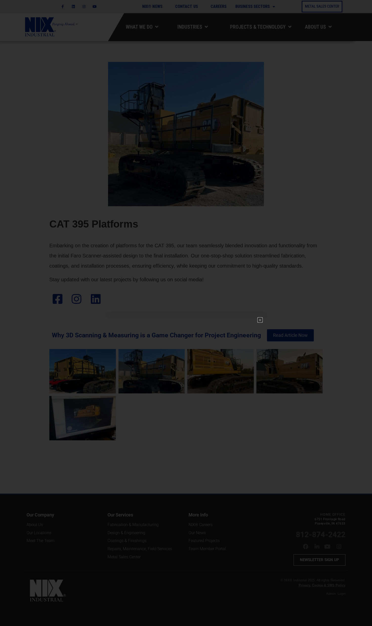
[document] (186, 313)
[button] (260, 320)
